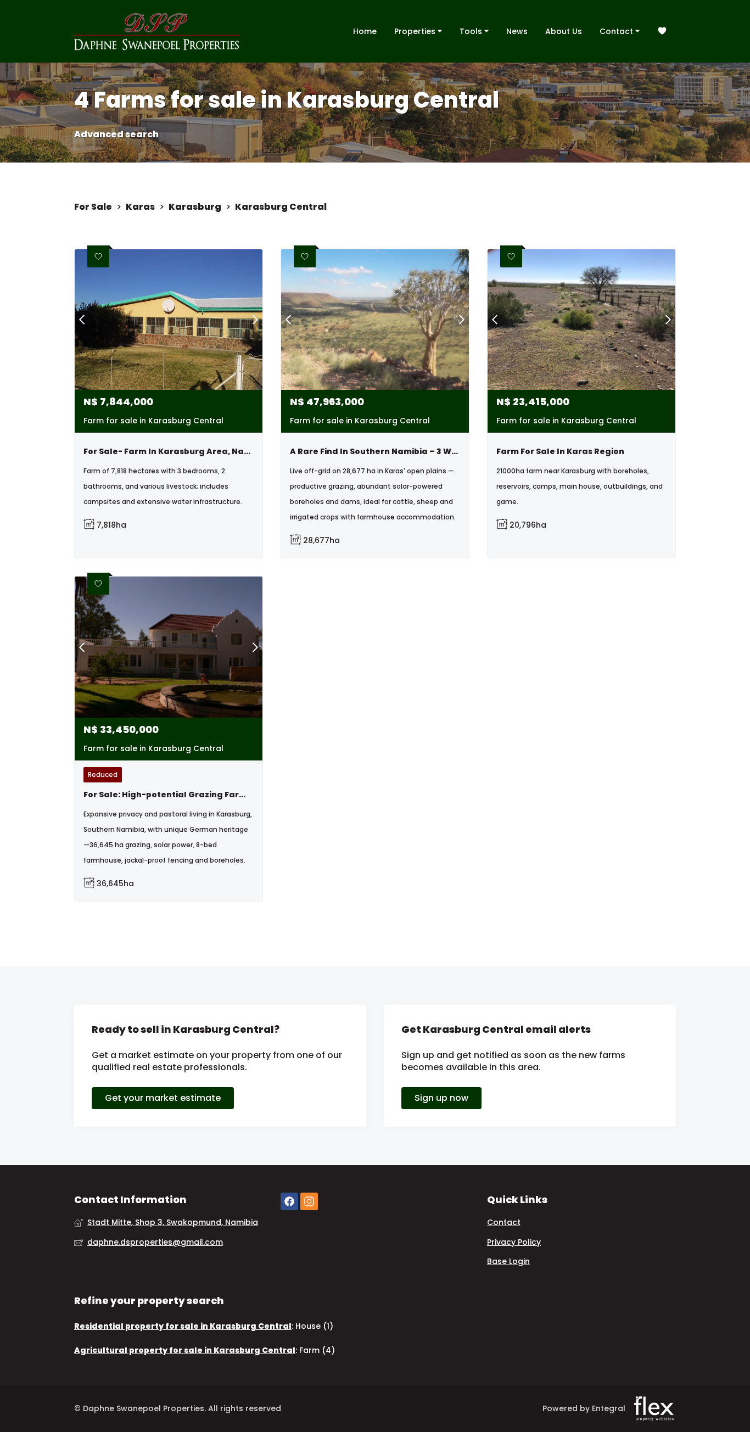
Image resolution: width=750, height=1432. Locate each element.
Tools (472, 31)
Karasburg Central (281, 207)
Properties (416, 31)
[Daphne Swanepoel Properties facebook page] (289, 1202)
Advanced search (116, 134)
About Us (563, 31)
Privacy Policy (514, 1242)
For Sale (93, 207)
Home (365, 31)
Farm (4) (317, 1350)
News (517, 31)
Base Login (508, 1261)
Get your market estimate (163, 1098)
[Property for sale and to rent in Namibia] (156, 31)
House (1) (314, 1326)
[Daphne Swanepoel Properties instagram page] (309, 1202)
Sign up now (441, 1098)
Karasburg (195, 207)
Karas (140, 207)
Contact (617, 31)
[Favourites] (662, 31)
